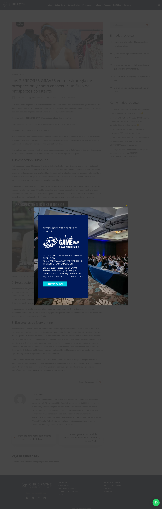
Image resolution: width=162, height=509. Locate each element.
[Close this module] (126, 205)
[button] (156, 502)
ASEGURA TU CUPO (55, 284)
